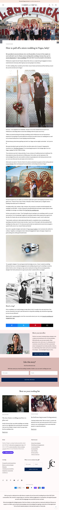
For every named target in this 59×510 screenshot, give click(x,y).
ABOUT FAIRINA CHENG (40, 354)
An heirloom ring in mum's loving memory (44, 417)
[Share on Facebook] (12, 325)
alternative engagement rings (16, 445)
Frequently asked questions (9, 463)
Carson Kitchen (9, 163)
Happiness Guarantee (7, 470)
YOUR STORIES (9, 44)
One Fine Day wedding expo (32, 210)
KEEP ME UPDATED (30, 379)
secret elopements (11, 57)
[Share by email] (47, 325)
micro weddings (22, 57)
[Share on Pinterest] (35, 325)
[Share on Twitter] (23, 325)
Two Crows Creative (32, 229)
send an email (16, 316)
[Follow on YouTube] (14, 480)
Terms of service (35, 454)
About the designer (36, 443)
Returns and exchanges (8, 465)
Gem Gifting (34, 450)
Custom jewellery (35, 447)
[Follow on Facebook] (3, 480)
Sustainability (34, 448)
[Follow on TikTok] (18, 480)
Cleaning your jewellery (8, 468)
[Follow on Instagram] (6, 480)
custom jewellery (13, 447)
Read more (5, 432)
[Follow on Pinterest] (10, 480)
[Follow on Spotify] (21, 480)
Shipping (4, 466)
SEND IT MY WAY (33, 469)
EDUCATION (5, 414)
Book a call (8, 316)
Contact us (5, 472)
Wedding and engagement (37, 445)
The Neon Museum (18, 148)
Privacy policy (34, 452)
